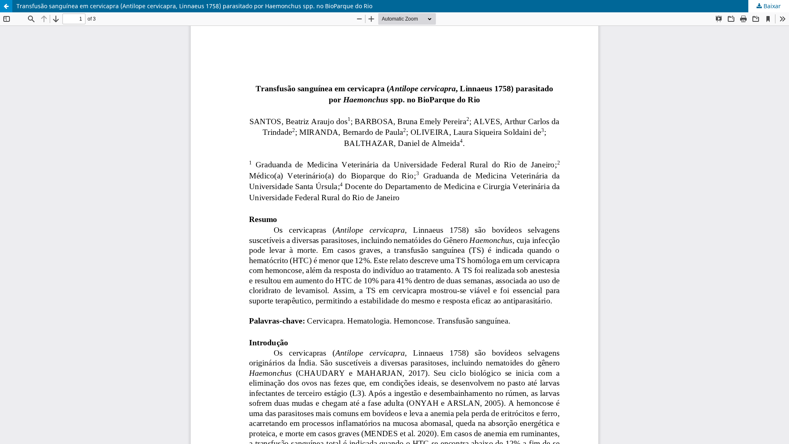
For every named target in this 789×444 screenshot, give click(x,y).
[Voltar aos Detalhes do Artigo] (6, 6)
